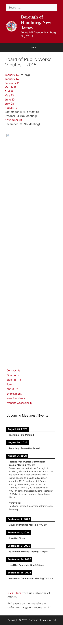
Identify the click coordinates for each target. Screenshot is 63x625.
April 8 (9, 91)
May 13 (9, 95)
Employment (14, 393)
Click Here (14, 593)
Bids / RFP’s (13, 379)
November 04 (13, 120)
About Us (12, 388)
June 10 (10, 99)
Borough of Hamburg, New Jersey (36, 22)
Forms (10, 384)
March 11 (10, 87)
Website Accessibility (19, 402)
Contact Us (13, 370)
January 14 (12, 75)
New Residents (15, 398)
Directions (12, 375)
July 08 (9, 103)
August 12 (11, 107)
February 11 (12, 83)
